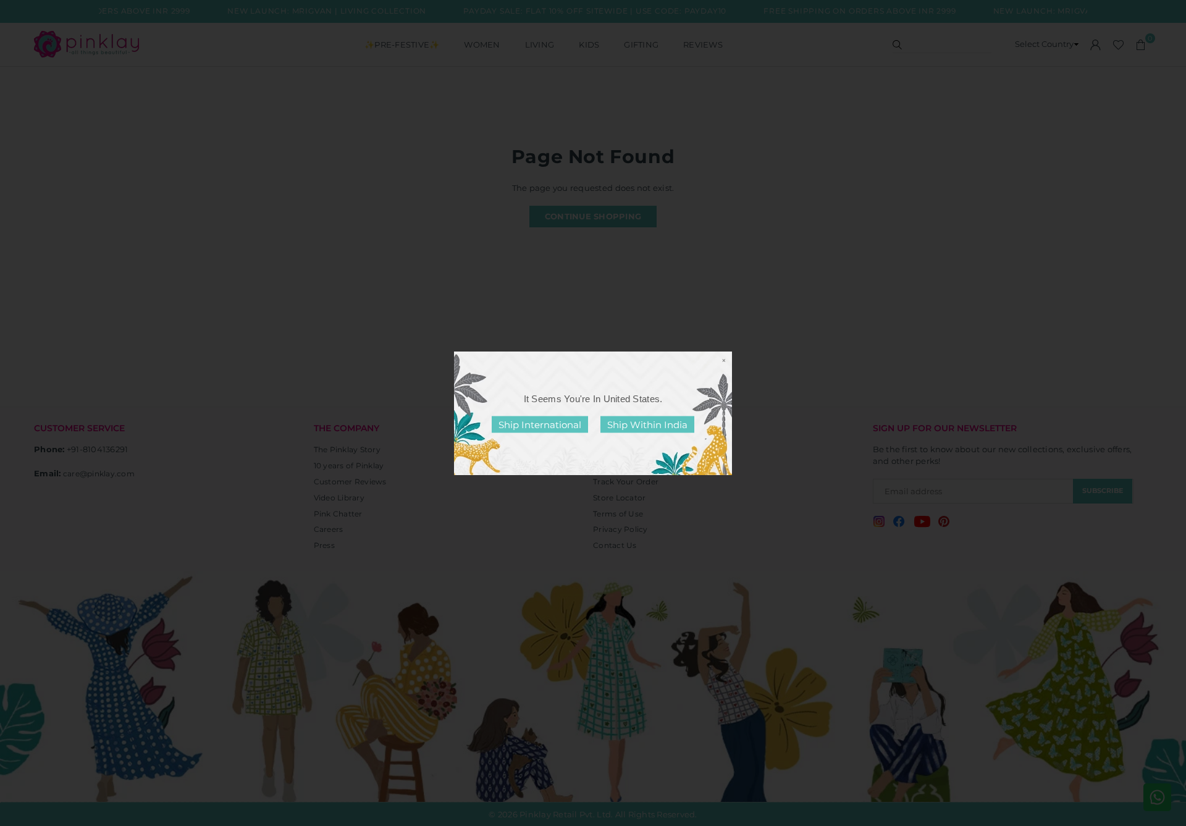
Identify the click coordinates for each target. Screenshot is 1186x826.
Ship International (539, 424)
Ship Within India (647, 424)
